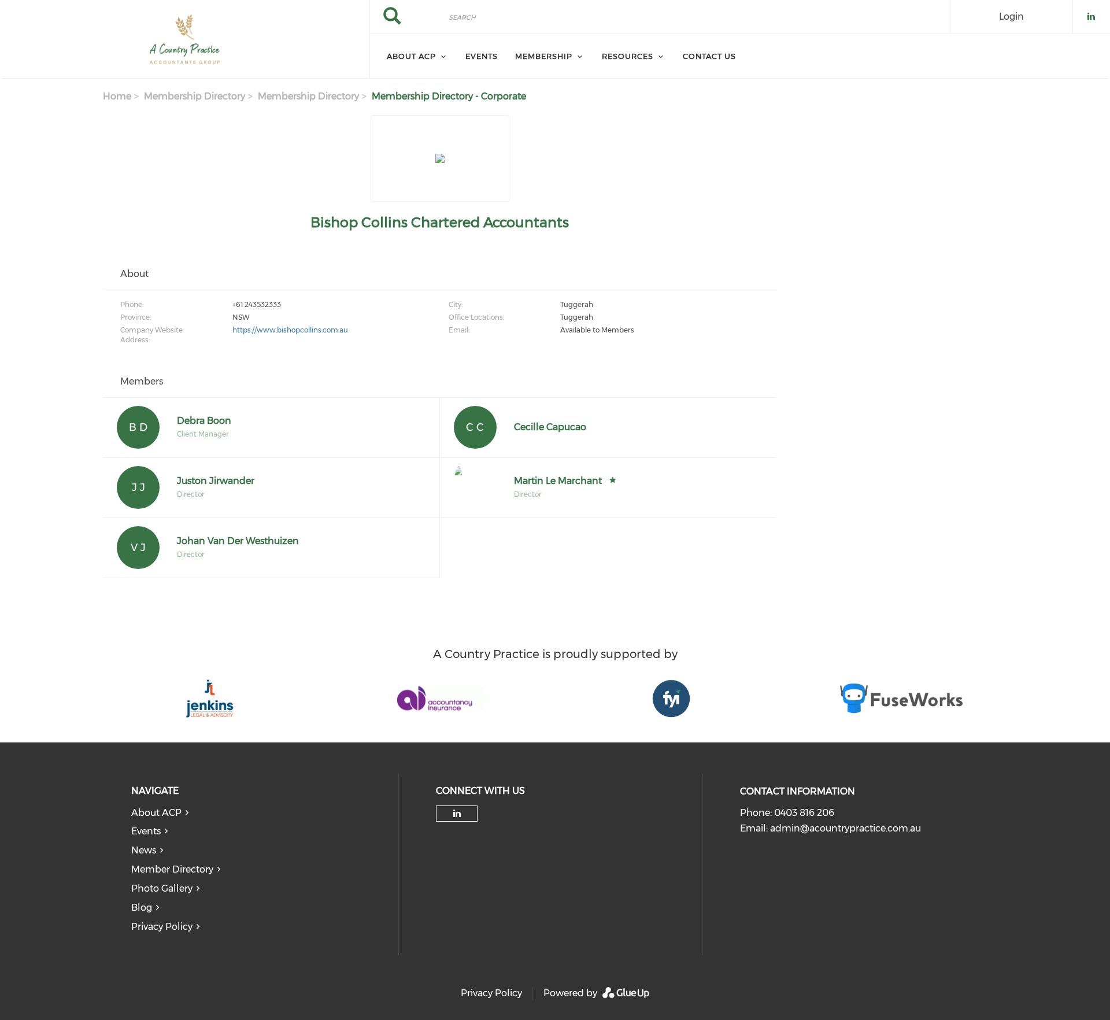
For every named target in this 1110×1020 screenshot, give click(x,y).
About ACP (156, 812)
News (143, 850)
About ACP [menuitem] (411, 56)
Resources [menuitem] (627, 56)
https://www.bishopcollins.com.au (290, 330)
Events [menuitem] (481, 56)
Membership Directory (194, 96)
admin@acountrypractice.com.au (845, 828)
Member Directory (172, 869)
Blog (141, 907)
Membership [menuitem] (543, 56)
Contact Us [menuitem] (709, 56)
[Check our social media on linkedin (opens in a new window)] (456, 813)
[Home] (185, 39)
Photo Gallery (162, 888)
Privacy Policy (162, 926)
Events (146, 831)
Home (117, 96)
